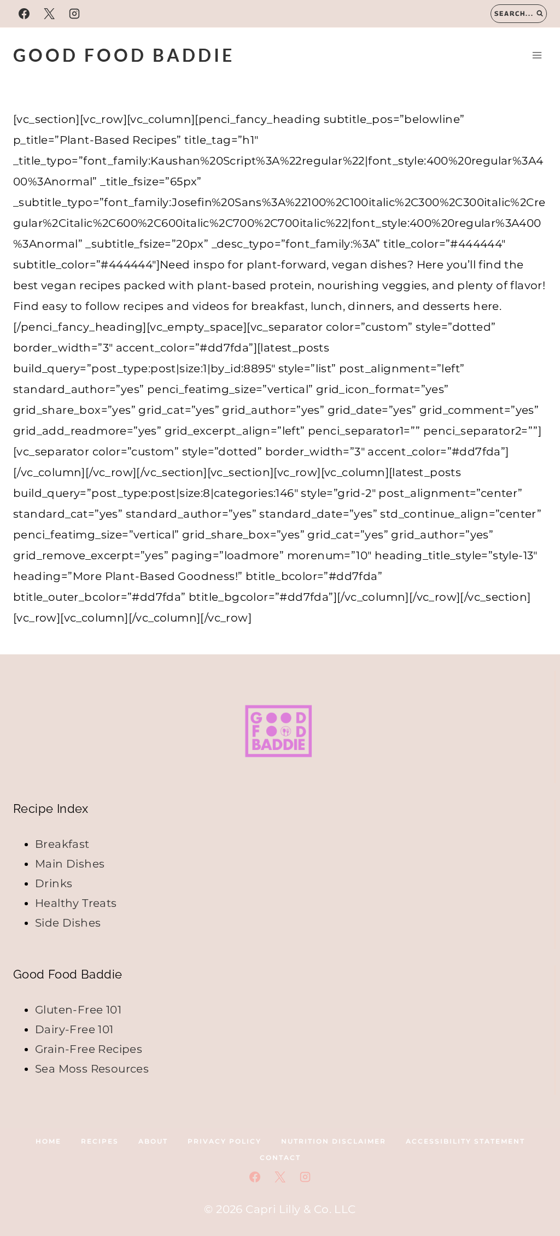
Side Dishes (68, 922)
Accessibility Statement (465, 1141)
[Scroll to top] (533, 1056)
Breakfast (62, 844)
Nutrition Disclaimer (333, 1141)
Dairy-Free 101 (74, 1029)
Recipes (100, 1141)
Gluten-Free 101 (78, 1009)
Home (48, 1141)
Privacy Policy (224, 1141)
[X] (49, 14)
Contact (280, 1157)
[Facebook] (24, 14)
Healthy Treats (76, 903)
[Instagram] (74, 14)
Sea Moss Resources (92, 1068)
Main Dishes (69, 863)
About (153, 1141)
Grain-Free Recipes (88, 1049)
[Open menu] (537, 54)
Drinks (53, 883)
